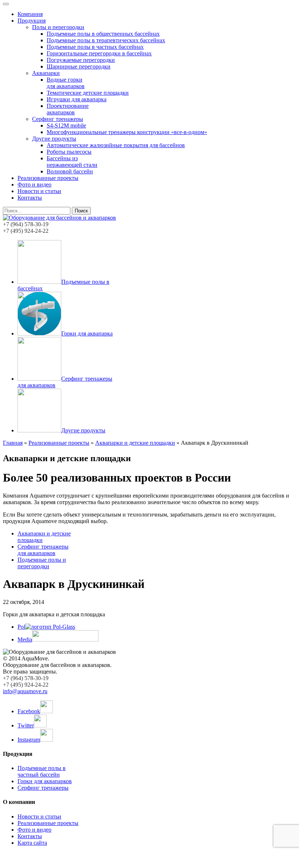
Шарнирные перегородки (78, 66)
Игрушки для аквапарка (76, 99)
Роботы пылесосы (69, 152)
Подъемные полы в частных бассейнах (95, 47)
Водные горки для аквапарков (66, 82)
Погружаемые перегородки (81, 60)
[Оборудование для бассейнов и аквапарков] (59, 218)
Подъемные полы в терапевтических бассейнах (106, 40)
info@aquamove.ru (25, 691)
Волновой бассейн (70, 171)
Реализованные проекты (48, 178)
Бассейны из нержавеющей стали (72, 161)
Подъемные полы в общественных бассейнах (103, 34)
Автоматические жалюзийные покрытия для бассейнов (116, 145)
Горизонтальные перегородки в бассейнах (99, 53)
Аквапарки (46, 73)
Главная (13, 443)
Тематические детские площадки (88, 93)
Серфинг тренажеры (57, 119)
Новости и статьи (39, 191)
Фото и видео (34, 184)
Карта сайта (32, 843)
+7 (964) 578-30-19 (25, 224)
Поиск (81, 210)
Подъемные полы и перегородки (42, 563)
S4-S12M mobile (66, 125)
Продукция (32, 20)
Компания (30, 14)
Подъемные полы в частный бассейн (42, 771)
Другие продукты (54, 139)
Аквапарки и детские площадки (135, 443)
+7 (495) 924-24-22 (25, 231)
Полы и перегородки (58, 27)
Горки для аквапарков (45, 781)
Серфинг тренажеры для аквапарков (43, 549)
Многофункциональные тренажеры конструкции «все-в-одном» (127, 132)
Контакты (30, 198)
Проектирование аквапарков (68, 109)
